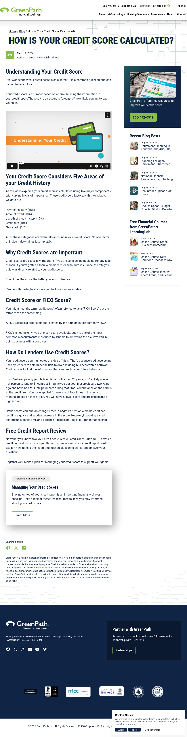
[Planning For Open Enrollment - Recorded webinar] (134, 163)
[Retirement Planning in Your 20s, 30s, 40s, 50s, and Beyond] (134, 149)
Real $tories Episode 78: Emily (156, 192)
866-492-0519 (143, 117)
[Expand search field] (169, 5)
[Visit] (111, 692)
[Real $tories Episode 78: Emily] (134, 193)
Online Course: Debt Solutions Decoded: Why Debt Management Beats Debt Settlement (157, 258)
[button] (42, 57)
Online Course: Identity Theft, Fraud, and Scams (156, 273)
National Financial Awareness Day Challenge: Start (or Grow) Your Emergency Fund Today (158, 177)
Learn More (22, 515)
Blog (22, 31)
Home (12, 31)
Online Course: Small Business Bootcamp (154, 243)
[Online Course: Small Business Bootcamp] (134, 244)
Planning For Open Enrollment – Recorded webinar (155, 162)
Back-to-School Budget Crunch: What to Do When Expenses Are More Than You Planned (157, 207)
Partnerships (124, 650)
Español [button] (181, 5)
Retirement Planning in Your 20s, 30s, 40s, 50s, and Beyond (156, 147)
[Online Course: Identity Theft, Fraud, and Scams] (134, 274)
